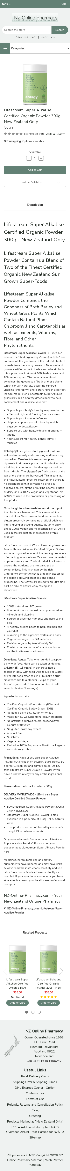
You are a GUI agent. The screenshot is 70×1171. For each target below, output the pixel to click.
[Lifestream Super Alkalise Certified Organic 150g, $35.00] (17, 960)
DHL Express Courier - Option (35, 1088)
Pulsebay (35, 1165)
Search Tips (47, 37)
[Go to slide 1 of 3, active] (26, 1012)
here (7, 852)
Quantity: (35, 152)
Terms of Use (35, 1099)
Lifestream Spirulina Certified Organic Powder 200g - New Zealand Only (48, 984)
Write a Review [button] (55, 134)
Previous (5, 971)
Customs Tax (35, 1093)
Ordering (35, 1116)
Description (35, 205)
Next (61, 971)
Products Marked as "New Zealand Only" (35, 1121)
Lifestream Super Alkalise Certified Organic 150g (17, 984)
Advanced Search (27, 37)
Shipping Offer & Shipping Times (35, 1082)
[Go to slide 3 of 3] (39, 1012)
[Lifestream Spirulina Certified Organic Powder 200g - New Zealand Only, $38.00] (48, 960)
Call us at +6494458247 (44, 1061)
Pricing (35, 1110)
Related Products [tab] (35, 932)
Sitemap (35, 1137)
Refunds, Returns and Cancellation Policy (35, 1104)
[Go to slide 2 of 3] (33, 1012)
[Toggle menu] (5, 48)
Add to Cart (17, 1003)
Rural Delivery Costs (35, 1076)
